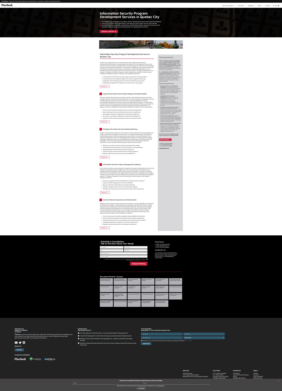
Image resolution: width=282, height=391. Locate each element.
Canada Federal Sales (219, 378)
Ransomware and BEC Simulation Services (106, 302)
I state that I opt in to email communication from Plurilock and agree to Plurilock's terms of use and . (141, 385)
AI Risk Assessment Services (132, 280)
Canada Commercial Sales (220, 376)
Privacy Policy (169, 256)
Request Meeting (138, 264)
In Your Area (240, 5)
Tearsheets (236, 373)
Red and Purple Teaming (120, 301)
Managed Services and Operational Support (195, 376)
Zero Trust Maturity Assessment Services (161, 302)
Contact (275, 5)
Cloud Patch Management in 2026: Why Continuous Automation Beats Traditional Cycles (106, 336)
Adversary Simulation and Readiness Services (120, 280)
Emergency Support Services (105, 295)
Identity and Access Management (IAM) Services (119, 295)
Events (235, 376)
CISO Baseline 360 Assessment (160, 280)
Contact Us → (105, 86)
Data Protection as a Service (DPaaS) (160, 287)
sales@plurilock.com (164, 148)
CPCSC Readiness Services (146, 287)
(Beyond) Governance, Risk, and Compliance (106, 280)
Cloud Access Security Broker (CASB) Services (175, 280)
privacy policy (142, 260)
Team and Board (258, 376)
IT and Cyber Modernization (191, 375)
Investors (267, 5)
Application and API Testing (146, 280)
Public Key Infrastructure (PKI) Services (175, 295)
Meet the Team (257, 378)
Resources (250, 5)
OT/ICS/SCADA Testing (147, 294)
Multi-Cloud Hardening (133, 294)
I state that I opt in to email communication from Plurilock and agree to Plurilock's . (167, 340)
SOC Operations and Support (133, 302)
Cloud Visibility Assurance (131, 287)
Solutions (216, 370)
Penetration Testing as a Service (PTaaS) (161, 295)
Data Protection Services (175, 286)
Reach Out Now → (165, 139)
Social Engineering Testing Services (146, 302)
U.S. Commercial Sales (219, 373)
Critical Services (187, 373)
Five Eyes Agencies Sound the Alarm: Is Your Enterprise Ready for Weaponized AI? (104, 333)
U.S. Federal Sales (218, 375)
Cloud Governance (105, 286)
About (259, 5)
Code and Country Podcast (241, 375)
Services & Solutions (227, 5)
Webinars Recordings (239, 378)
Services (186, 370)
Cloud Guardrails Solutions (118, 287)
